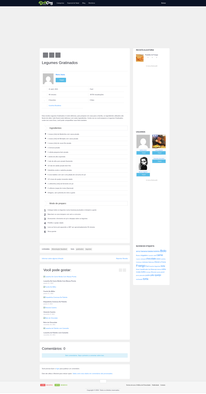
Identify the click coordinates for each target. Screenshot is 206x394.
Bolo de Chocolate (50, 322)
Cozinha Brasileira (55, 105)
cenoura (143, 259)
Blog (83, 3)
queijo (158, 275)
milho (164, 269)
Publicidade (155, 385)
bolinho (157, 251)
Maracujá (154, 269)
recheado (139, 279)
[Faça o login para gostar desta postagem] (150, 57)
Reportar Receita (122, 258)
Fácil (147, 266)
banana (144, 251)
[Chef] (143, 141)
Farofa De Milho (49, 291)
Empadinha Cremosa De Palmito (55, 302)
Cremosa (138, 262)
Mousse (153, 272)
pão (152, 275)
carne (160, 255)
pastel (162, 272)
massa (159, 269)
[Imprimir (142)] (58, 55)
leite (163, 266)
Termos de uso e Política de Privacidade (138, 385)
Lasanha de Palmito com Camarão (55, 333)
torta (145, 278)
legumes (157, 266)
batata (150, 251)
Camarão (150, 255)
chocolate (151, 258)
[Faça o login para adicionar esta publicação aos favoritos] (146, 57)
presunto (142, 275)
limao (137, 269)
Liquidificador (144, 269)
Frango (140, 265)
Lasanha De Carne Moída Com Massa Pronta (59, 281)
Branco (138, 255)
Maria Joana (60, 74)
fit (160, 262)
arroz (138, 251)
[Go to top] (103, 381)
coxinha (163, 259)
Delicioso (151, 262)
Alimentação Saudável (59, 249)
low (149, 269)
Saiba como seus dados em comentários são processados (92, 373)
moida (138, 272)
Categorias (60, 3)
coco (158, 259)
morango (148, 272)
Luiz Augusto (159, 150)
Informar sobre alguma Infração (52, 258)
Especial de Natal (73, 3)
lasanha (151, 266)
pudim (147, 275)
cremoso (145, 262)
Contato (162, 385)
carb (154, 255)
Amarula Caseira (49, 312)
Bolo (163, 251)
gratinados (79, 249)
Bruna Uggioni (143, 172)
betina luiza (143, 150)
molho (143, 272)
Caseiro (138, 259)
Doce (157, 262)
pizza (137, 275)
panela (158, 272)
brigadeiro (144, 255)
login (57, 368)
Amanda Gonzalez (159, 158)
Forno (163, 262)
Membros (92, 3)
